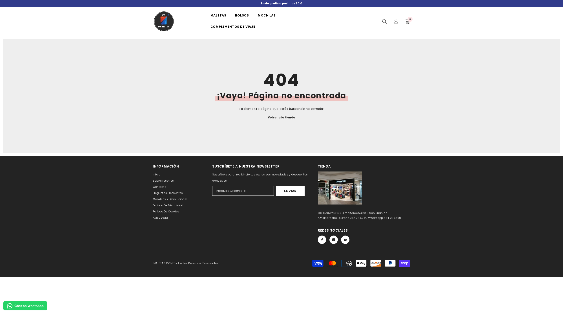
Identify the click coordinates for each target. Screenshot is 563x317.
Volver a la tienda (281, 117)
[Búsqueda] (384, 21)
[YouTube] (345, 240)
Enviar (290, 191)
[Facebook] (322, 240)
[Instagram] (333, 240)
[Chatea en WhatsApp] (25, 305)
